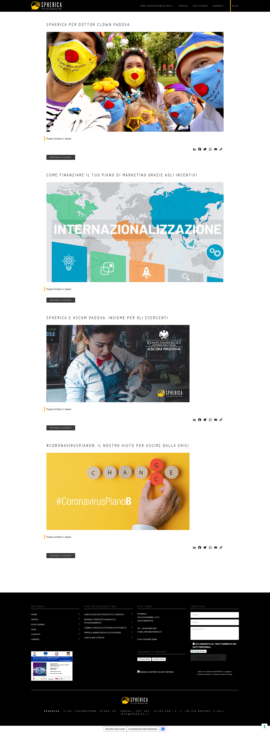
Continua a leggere (60, 157)
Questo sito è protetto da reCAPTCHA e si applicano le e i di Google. (215, 672)
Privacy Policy (144, 659)
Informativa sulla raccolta (115, 729)
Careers (35, 639)
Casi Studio (200, 5)
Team (33, 629)
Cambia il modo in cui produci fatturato (105, 627)
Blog (235, 5)
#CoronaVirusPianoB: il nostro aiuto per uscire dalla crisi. (118, 445)
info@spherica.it (153, 631)
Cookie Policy (159, 659)
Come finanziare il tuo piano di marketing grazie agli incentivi (121, 174)
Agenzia (218, 5)
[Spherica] (46, 6)
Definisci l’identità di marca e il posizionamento (100, 621)
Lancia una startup (94, 637)
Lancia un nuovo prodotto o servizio (104, 614)
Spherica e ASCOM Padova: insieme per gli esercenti (107, 317)
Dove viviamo (38, 624)
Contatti (35, 634)
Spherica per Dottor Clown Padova (88, 24)
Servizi (183, 5)
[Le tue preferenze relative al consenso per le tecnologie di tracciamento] (265, 726)
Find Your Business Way (156, 5)
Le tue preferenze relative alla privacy (142, 729)
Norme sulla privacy (204, 674)
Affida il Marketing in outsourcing (102, 632)
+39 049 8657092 (149, 628)
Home (34, 614)
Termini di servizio (219, 674)
